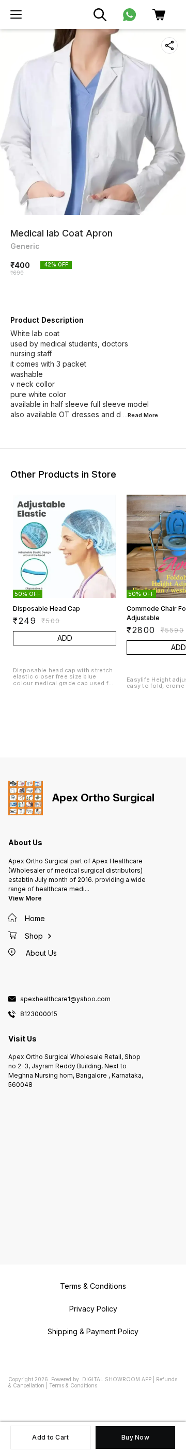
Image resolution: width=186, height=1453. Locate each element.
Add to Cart (50, 1437)
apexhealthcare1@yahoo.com (65, 999)
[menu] (16, 14)
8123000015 (38, 1014)
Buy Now (135, 1437)
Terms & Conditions (73, 1385)
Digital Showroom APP (116, 1379)
